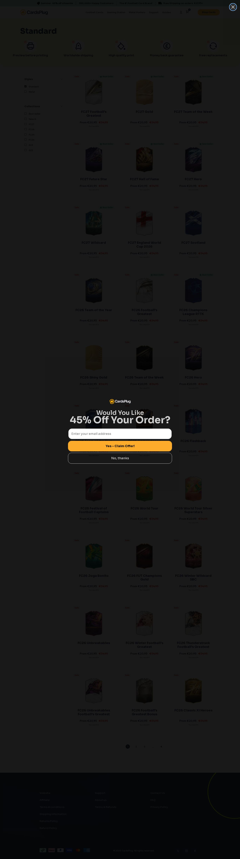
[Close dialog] (232, 7)
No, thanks (120, 458)
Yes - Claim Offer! (120, 446)
